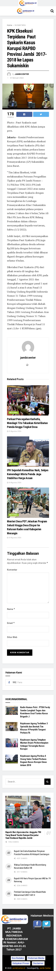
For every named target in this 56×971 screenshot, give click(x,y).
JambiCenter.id (18, 968)
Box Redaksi (18, 958)
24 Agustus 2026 (14, 482)
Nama (11, 609)
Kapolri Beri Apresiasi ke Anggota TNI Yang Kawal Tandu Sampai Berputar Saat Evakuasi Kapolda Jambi (23, 835)
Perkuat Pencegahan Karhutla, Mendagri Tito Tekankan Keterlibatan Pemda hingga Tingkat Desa (27, 423)
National (13, 412)
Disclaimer (38, 963)
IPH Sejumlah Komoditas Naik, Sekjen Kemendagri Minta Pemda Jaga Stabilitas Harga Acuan (27, 474)
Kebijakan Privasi (21, 963)
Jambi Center (45, 968)
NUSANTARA (20, 25)
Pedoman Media (36, 958)
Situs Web (12, 637)
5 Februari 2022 (17, 78)
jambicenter (22, 74)
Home (9, 25)
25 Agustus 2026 (14, 431)
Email (11, 623)
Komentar (12, 569)
